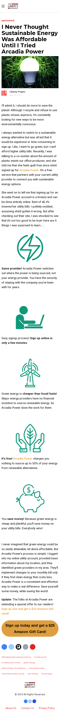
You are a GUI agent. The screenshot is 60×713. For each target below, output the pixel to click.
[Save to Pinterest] (32, 647)
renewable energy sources (13, 673)
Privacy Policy (47, 708)
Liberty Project (17, 91)
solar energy (32, 673)
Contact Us (27, 708)
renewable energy (37, 668)
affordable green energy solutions (16, 657)
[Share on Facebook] (4, 647)
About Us (11, 708)
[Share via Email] (25, 647)
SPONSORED (8, 20)
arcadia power (40, 657)
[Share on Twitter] (11, 647)
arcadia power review (11, 662)
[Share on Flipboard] (18, 647)
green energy (29, 662)
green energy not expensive (14, 668)
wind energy (46, 673)
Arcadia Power (29, 170)
